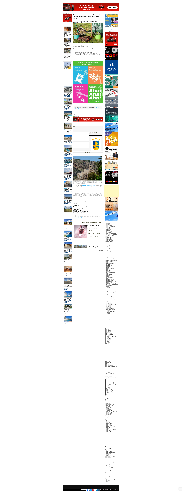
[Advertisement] (111, 191)
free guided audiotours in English (88, 185)
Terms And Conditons (102, 489)
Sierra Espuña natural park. (89, 197)
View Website (87, 152)
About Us (112, 489)
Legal (110, 489)
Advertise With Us (116, 489)
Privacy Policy (107, 489)
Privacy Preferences (83, 489)
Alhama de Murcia (84, 43)
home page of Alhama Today (78, 217)
